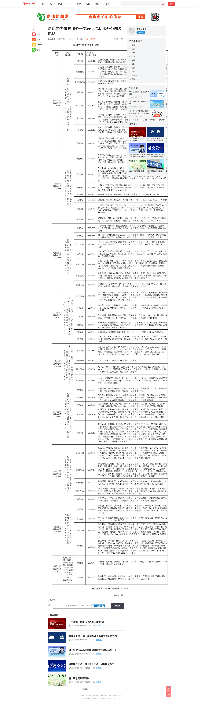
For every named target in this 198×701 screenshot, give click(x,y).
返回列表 (116, 595)
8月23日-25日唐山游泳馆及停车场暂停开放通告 (93, 636)
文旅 (97, 3)
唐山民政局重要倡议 (79, 678)
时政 (60, 3)
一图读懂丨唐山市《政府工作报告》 (87, 621)
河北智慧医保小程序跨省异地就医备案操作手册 (93, 650)
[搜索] (163, 3)
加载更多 (86, 689)
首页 (42, 3)
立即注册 (88, 606)
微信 (38, 50)
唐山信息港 (51, 39)
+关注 (141, 32)
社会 (69, 3)
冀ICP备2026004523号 (113, 695)
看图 (86, 39)
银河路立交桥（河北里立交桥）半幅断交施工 (91, 664)
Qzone (39, 44)
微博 (38, 39)
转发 (38, 34)
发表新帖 (93, 39)
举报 (122, 595)
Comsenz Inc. (111, 698)
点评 (79, 3)
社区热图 (133, 87)
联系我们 (89, 698)
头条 (88, 3)
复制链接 (80, 39)
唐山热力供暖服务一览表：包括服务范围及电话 (85, 30)
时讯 (51, 3)
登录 (171, 3)
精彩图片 (133, 124)
